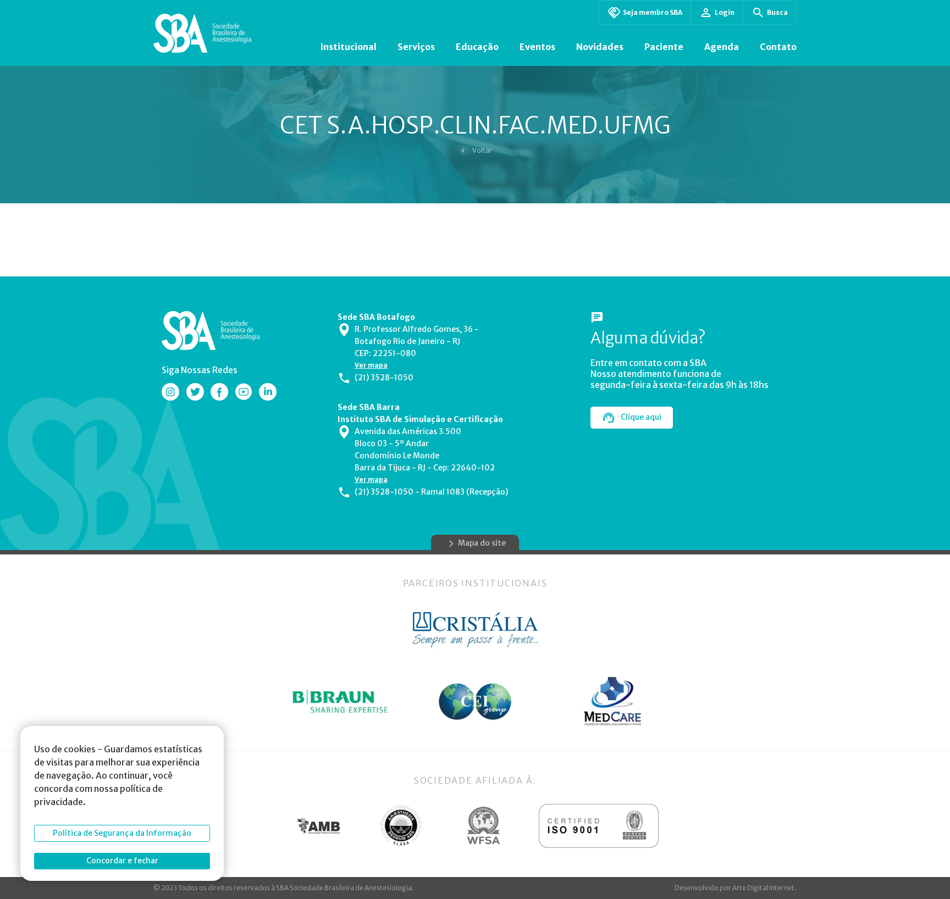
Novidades (599, 46)
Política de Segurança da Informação (122, 833)
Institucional (348, 46)
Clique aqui (641, 417)
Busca (777, 12)
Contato (778, 46)
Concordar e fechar (122, 860)
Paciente (663, 46)
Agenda (721, 46)
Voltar (482, 150)
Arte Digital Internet (763, 888)
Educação (477, 46)
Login (724, 12)
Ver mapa (371, 365)
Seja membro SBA (652, 12)
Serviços (416, 46)
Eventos (537, 46)
